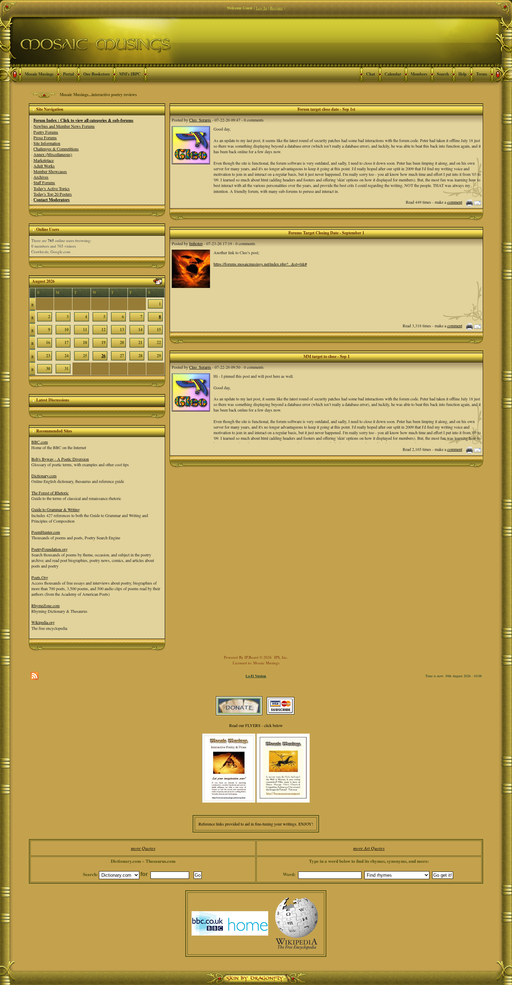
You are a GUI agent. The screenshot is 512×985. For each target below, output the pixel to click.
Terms (481, 74)
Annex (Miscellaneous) (52, 154)
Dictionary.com (43, 475)
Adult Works (44, 166)
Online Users (47, 229)
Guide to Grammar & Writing (55, 509)
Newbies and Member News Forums (64, 126)
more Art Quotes (369, 848)
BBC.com (39, 442)
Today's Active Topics (51, 188)
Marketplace (43, 160)
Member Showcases (50, 171)
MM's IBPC (130, 74)
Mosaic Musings (39, 74)
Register (276, 7)
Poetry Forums (45, 132)
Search (443, 74)
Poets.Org (39, 577)
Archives (40, 177)
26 (103, 356)
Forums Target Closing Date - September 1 (326, 233)
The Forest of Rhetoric (50, 492)
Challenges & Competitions (56, 148)
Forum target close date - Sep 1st (326, 109)
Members (419, 74)
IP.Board (251, 657)
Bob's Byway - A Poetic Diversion (60, 459)
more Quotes (143, 848)
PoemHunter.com (45, 532)
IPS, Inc (280, 657)
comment (454, 202)
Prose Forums (45, 137)
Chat (370, 74)
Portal (68, 74)
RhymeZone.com (45, 605)
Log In (261, 7)
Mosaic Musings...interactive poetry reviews (98, 94)
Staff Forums (44, 182)
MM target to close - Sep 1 (326, 356)
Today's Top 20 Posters (52, 194)
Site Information (46, 143)
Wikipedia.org (43, 622)
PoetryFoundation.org (49, 549)
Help (462, 74)
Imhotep (196, 243)
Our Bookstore (96, 74)
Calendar (393, 74)
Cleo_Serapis (200, 120)
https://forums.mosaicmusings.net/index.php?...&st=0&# (260, 264)
